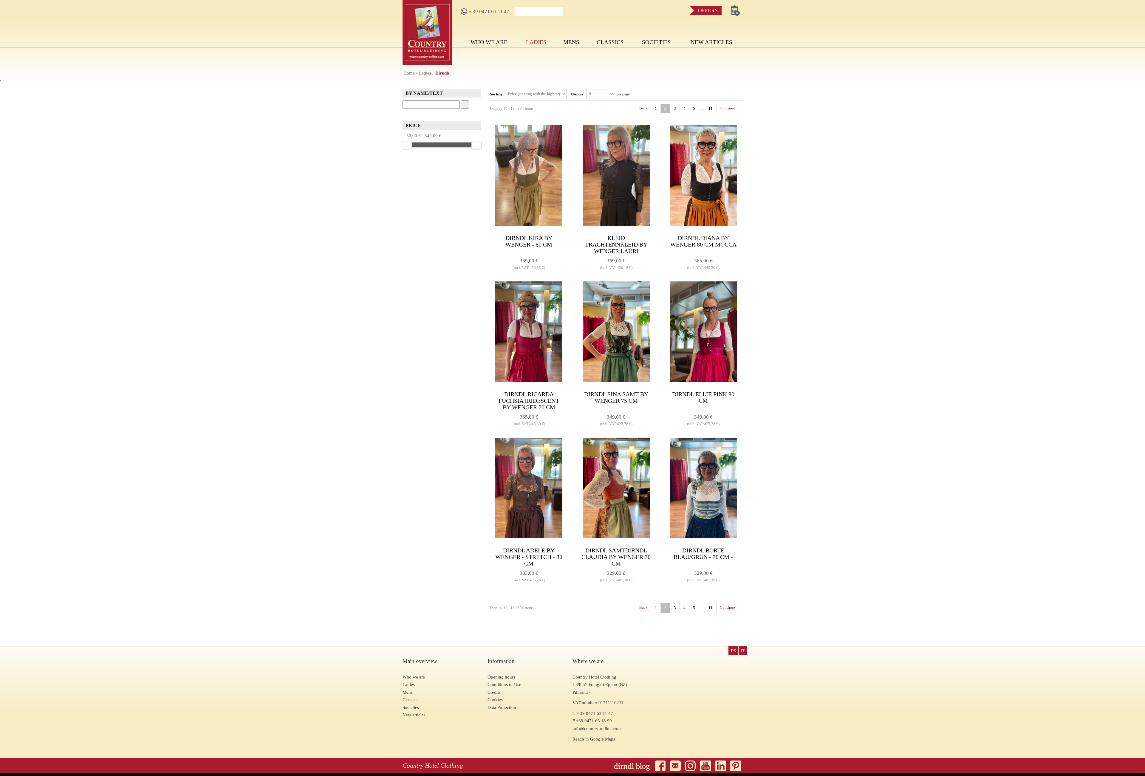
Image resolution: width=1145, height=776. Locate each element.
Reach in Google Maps (593, 739)
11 (710, 108)
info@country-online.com (596, 728)
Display (600, 94)
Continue (728, 108)
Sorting (496, 94)
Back (643, 108)
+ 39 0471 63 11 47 (488, 11)
